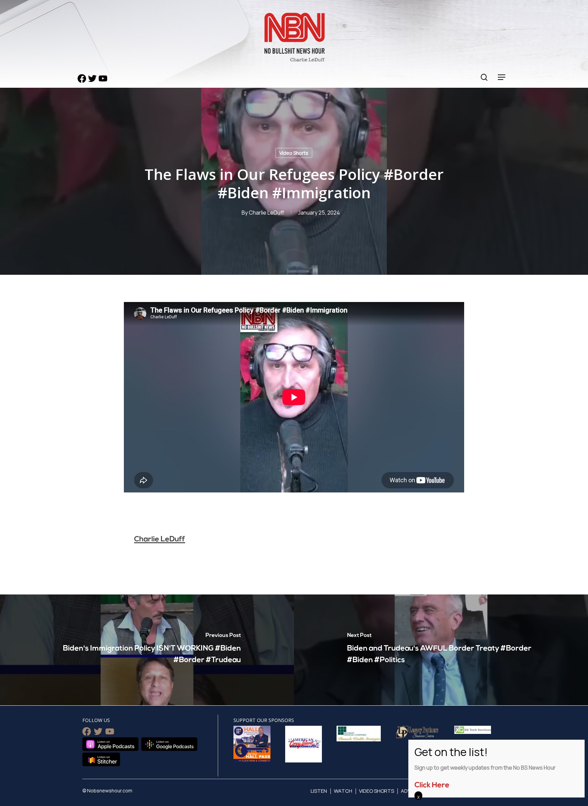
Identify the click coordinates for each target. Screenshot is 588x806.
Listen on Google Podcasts (169, 744)
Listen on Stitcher (101, 759)
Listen (319, 790)
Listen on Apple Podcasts (110, 744)
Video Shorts (293, 153)
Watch (343, 790)
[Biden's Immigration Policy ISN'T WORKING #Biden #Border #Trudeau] (147, 649)
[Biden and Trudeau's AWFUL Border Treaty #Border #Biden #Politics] (441, 649)
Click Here (432, 785)
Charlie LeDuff (266, 212)
